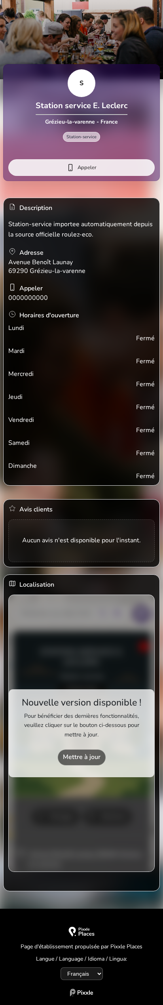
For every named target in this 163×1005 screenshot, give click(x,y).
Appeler (87, 167)
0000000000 (28, 298)
